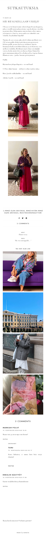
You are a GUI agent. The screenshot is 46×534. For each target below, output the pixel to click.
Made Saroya (23, 532)
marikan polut (11, 428)
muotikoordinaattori (31, 213)
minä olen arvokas (15, 211)
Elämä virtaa (23, 233)
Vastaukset (12, 443)
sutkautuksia (22, 8)
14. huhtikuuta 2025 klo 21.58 (15, 477)
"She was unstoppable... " (23, 240)
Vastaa (5, 439)
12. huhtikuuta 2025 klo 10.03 (15, 430)
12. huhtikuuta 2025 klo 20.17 (20, 450)
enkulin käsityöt (12, 475)
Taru (10, 448)
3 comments (23, 223)
